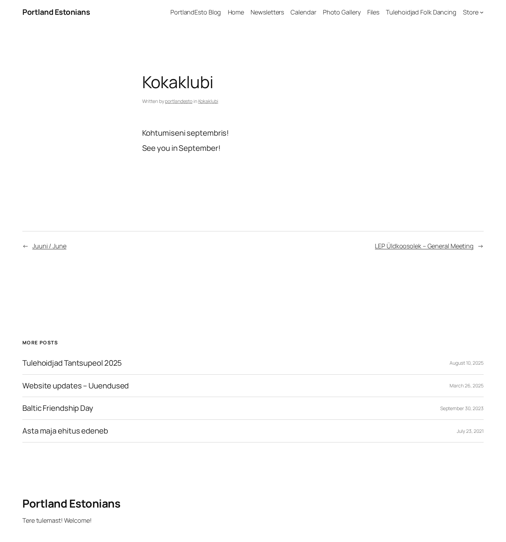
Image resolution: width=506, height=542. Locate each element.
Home (236, 12)
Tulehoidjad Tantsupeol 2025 (72, 363)
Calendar (303, 12)
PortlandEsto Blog (195, 12)
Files (373, 12)
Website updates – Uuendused (75, 386)
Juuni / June (49, 246)
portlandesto (178, 101)
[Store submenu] (482, 12)
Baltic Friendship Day (57, 408)
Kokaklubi (208, 101)
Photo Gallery (342, 12)
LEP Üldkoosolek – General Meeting (424, 246)
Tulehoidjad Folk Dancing (421, 12)
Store (470, 12)
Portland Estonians (56, 12)
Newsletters (267, 12)
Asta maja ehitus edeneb (65, 431)
